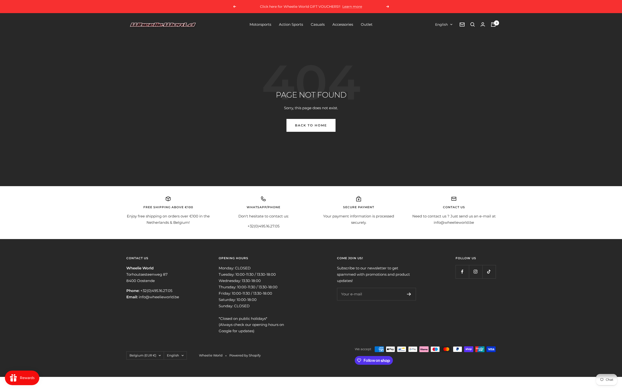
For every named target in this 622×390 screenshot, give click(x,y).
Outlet (366, 24)
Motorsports (260, 24)
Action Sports (291, 24)
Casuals (318, 24)
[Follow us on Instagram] (475, 271)
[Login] (483, 24)
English (441, 24)
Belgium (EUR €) (143, 355)
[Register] (409, 294)
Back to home (311, 125)
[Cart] (493, 24)
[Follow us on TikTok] (489, 271)
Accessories (342, 24)
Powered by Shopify (245, 355)
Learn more (352, 6)
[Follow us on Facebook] (462, 271)
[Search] (472, 24)
